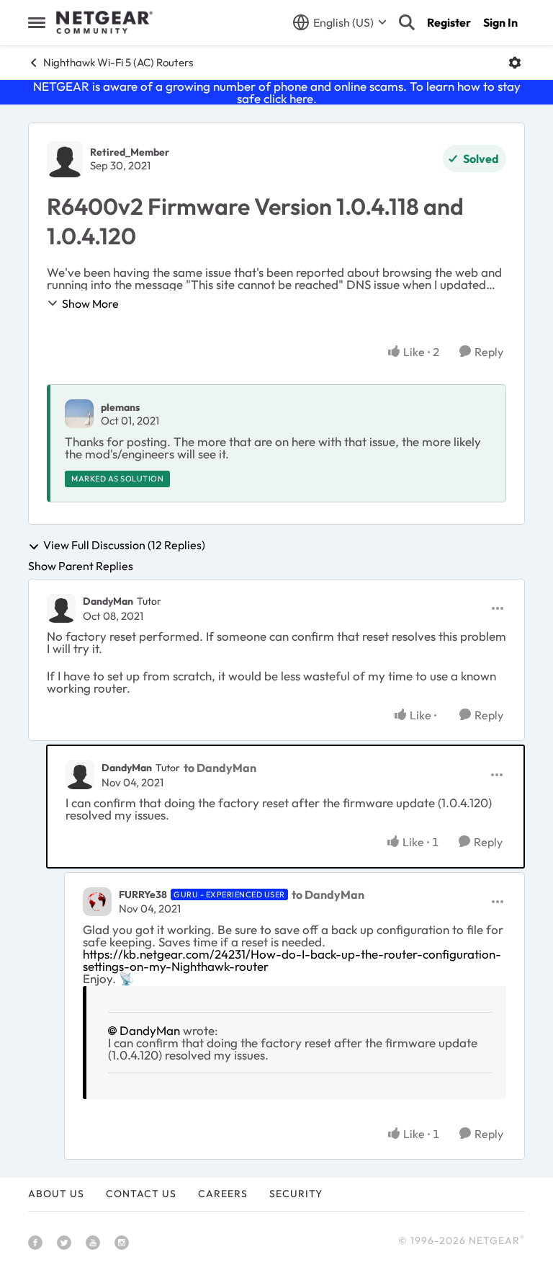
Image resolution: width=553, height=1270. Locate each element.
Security (296, 1193)
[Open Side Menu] (37, 22)
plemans (120, 407)
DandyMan (108, 601)
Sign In (500, 22)
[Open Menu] (515, 63)
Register (449, 22)
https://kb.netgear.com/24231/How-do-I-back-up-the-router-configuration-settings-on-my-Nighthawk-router (292, 960)
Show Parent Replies (80, 566)
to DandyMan (220, 767)
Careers (223, 1193)
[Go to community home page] (104, 22)
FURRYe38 (143, 894)
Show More (90, 303)
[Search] (406, 22)
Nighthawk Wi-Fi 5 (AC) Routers (118, 62)
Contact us (141, 1193)
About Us (56, 1193)
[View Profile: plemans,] (79, 413)
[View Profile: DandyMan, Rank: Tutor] (61, 608)
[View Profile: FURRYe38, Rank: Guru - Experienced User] (97, 901)
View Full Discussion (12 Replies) (124, 545)
